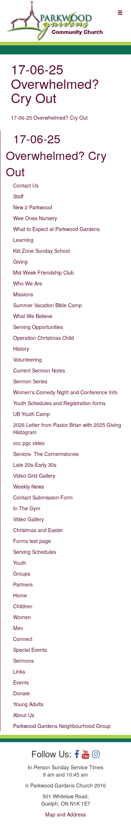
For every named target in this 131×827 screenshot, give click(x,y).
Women (22, 617)
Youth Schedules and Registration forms (59, 403)
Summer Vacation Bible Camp (47, 305)
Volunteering (27, 359)
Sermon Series (30, 381)
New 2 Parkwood (32, 207)
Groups (21, 573)
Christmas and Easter (38, 530)
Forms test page (32, 540)
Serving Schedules (34, 551)
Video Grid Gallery (34, 475)
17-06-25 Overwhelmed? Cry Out (49, 117)
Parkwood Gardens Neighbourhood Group (62, 725)
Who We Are (27, 283)
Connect (22, 638)
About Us (23, 715)
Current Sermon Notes (39, 370)
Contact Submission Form (43, 497)
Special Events (30, 649)
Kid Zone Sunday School (41, 250)
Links (19, 671)
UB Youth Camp (31, 413)
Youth (19, 562)
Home (20, 595)
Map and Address (65, 814)
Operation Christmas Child (43, 337)
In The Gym (26, 508)
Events (21, 682)
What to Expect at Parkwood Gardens (56, 229)
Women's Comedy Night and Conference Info (65, 392)
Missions (23, 294)
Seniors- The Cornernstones (46, 453)
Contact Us (26, 185)
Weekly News (28, 486)
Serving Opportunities (38, 326)
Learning (23, 239)
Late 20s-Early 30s (34, 464)
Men (18, 627)
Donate (21, 693)
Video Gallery (28, 519)
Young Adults (28, 704)
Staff (18, 196)
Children (22, 606)
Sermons (23, 660)
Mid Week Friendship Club (43, 272)
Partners (23, 584)
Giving (20, 261)
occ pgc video (29, 443)
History (21, 348)
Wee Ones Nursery (35, 218)
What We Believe (32, 316)
